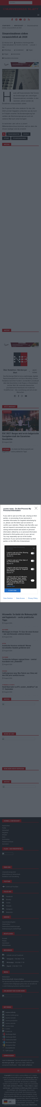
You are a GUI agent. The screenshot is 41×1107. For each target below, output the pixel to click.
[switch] (32, 553)
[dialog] (20, 553)
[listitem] (20, 548)
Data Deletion (8, 598)
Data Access (20, 598)
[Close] (37, 509)
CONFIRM (12, 590)
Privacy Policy (33, 598)
